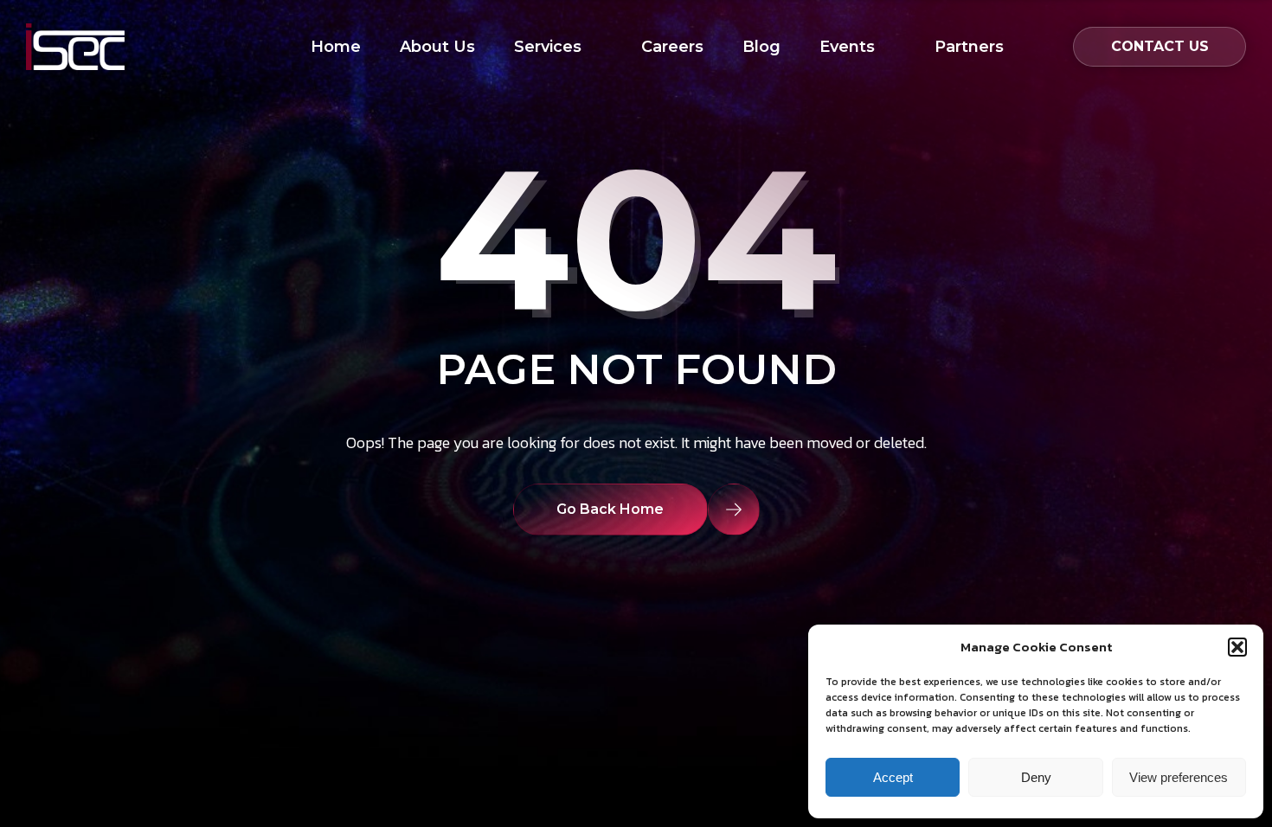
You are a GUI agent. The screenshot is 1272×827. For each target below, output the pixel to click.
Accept (893, 777)
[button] (1237, 647)
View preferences (1178, 777)
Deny (1036, 777)
